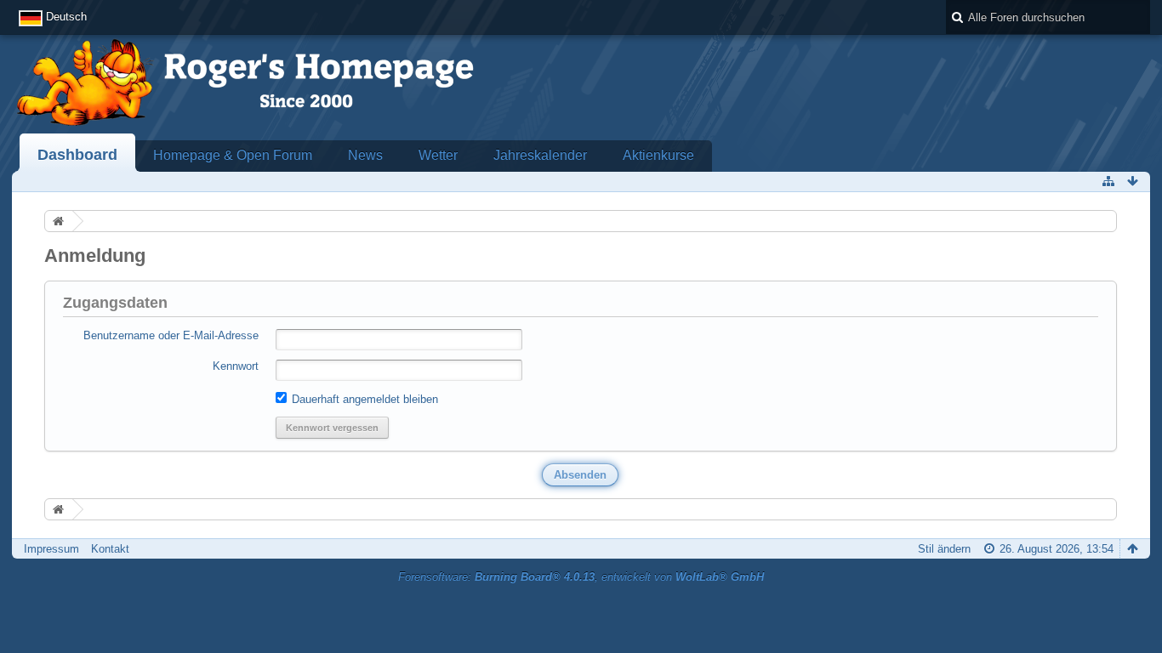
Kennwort (236, 366)
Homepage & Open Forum (232, 155)
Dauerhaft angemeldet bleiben (363, 399)
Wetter (438, 155)
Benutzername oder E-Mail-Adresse (171, 335)
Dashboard (77, 154)
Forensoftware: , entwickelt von (581, 577)
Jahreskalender (540, 155)
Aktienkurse (658, 155)
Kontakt (110, 548)
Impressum (51, 548)
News (365, 155)
